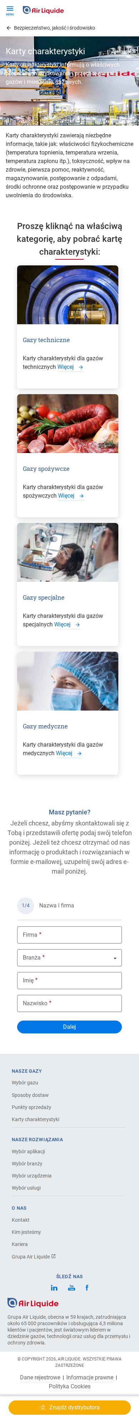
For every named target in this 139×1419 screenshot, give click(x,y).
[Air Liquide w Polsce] (43, 10)
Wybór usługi (26, 1188)
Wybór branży (27, 1163)
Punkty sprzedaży (31, 1107)
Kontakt (21, 1220)
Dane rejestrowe (40, 1377)
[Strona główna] (32, 1302)
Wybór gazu (25, 1082)
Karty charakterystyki (35, 1119)
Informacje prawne (89, 1377)
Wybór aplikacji (28, 1151)
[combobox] (69, 957)
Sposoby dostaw (30, 1095)
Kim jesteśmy (26, 1232)
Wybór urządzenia (32, 1176)
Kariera (20, 1244)
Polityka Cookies (70, 1386)
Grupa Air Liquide (31, 1257)
